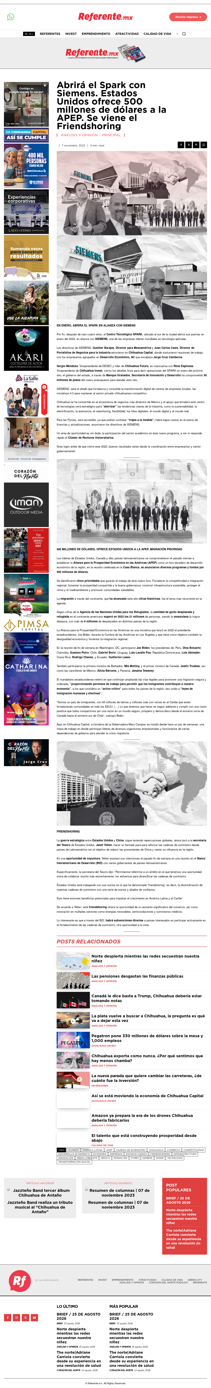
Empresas (116, 1154)
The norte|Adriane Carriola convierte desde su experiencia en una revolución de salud (183, 1239)
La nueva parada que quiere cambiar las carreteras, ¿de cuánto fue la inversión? (146, 1078)
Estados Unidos (136, 1154)
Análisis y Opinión (79, 135)
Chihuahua (156, 1150)
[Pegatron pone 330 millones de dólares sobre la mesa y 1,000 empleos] (73, 1040)
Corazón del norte (68, 1370)
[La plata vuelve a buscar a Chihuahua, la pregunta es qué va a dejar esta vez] (73, 1020)
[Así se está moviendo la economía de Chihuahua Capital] (73, 1100)
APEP (109, 1150)
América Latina (92, 1150)
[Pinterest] (196, 145)
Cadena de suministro (130, 1150)
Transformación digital (74, 1161)
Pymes (135, 1158)
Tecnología (175, 1158)
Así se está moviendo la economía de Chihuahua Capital (147, 1096)
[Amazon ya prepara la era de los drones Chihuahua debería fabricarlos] (73, 1119)
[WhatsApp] (203, 145)
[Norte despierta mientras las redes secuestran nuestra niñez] (73, 960)
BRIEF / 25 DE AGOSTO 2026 (178, 1200)
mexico (105, 1158)
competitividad (193, 1150)
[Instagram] (16, 1317)
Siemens (147, 1158)
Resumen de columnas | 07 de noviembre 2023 (118, 1205)
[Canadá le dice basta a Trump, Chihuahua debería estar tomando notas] (73, 1000)
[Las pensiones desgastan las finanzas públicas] (73, 980)
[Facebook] (181, 145)
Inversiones (99, 1086)
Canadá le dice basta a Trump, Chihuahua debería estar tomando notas (146, 998)
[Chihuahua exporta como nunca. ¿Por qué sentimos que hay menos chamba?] (73, 1060)
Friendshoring (160, 1154)
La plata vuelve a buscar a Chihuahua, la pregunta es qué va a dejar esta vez (148, 1018)
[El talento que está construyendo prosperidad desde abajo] (73, 1140)
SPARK (160, 1158)
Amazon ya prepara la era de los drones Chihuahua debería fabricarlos (142, 1118)
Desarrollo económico (74, 1154)
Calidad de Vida (102, 1145)
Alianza (73, 1150)
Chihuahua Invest (103, 1046)
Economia (99, 1154)
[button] (184, 34)
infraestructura (185, 1154)
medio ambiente (87, 1158)
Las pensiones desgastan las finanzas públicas (137, 976)
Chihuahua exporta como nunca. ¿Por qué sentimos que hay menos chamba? (147, 1058)
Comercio (173, 1150)
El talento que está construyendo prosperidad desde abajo (144, 1138)
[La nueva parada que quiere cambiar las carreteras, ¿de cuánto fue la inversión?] (73, 1080)
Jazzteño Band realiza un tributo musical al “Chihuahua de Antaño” (40, 1207)
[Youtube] (34, 1317)
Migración (120, 1158)
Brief (60, 1323)
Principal (111, 135)
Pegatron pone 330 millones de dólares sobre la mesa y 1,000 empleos (147, 1038)
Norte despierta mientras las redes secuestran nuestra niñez (145, 958)
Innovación (65, 1158)
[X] (188, 145)
